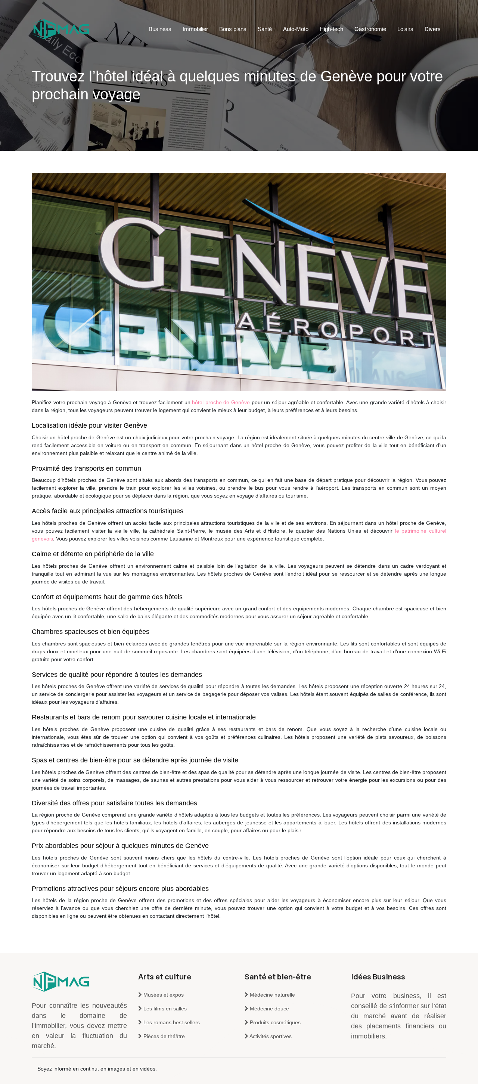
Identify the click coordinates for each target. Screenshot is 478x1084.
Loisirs (405, 29)
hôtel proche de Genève (221, 402)
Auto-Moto (295, 29)
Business (160, 29)
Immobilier (195, 29)
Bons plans (232, 29)
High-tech (331, 29)
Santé (265, 29)
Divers (433, 29)
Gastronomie (370, 29)
